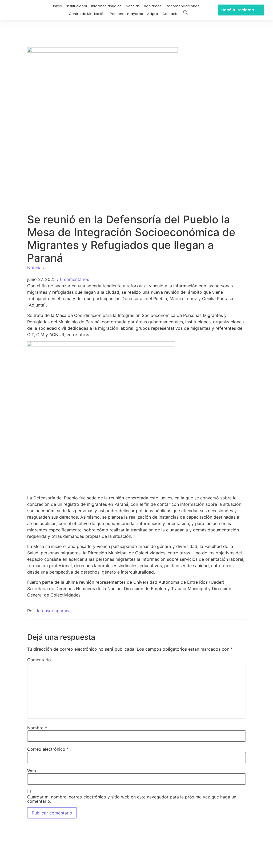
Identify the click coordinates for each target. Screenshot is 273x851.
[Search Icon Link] (185, 13)
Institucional (76, 6)
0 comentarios (74, 279)
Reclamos (153, 6)
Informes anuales (106, 6)
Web (31, 771)
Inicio (57, 6)
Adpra (152, 13)
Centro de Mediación (87, 13)
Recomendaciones (182, 6)
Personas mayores (126, 13)
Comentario (39, 660)
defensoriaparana (53, 610)
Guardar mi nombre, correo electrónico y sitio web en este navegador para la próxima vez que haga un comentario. (131, 799)
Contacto (170, 13)
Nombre (37, 728)
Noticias (133, 6)
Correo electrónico (48, 749)
